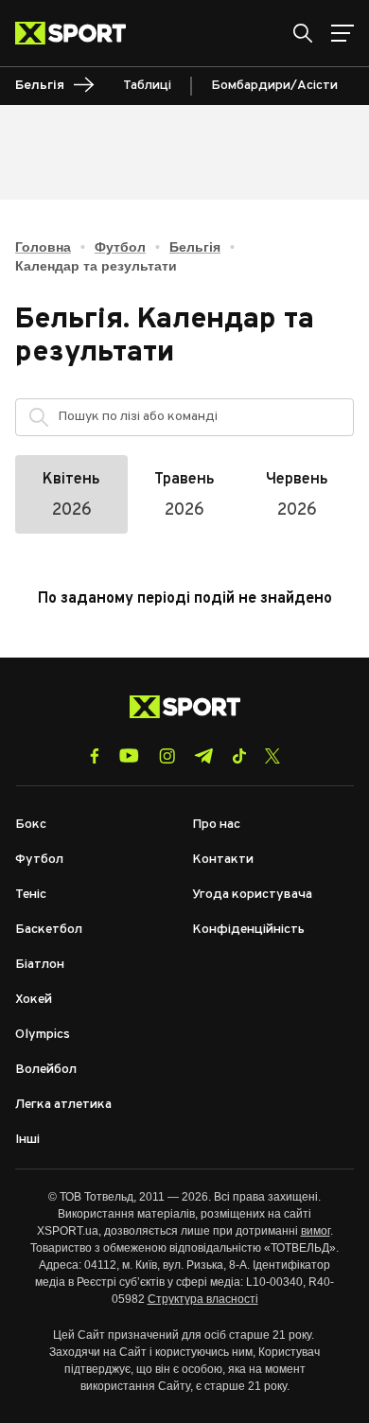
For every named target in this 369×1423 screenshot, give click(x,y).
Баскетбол (48, 930)
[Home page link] (78, 33)
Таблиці (147, 86)
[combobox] (201, 417)
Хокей (33, 1000)
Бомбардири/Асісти (274, 86)
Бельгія (194, 247)
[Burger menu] (342, 33)
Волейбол (46, 1070)
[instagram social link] (167, 756)
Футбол (120, 247)
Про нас (216, 825)
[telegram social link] (203, 756)
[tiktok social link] (239, 756)
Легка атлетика (63, 1105)
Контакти (223, 860)
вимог (315, 1231)
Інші (27, 1140)
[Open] (330, 422)
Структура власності (203, 1299)
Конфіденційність (248, 930)
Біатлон (39, 965)
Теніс (30, 895)
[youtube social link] (129, 755)
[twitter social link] (272, 756)
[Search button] (303, 33)
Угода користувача (252, 895)
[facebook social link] (94, 756)
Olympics (42, 1035)
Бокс (30, 825)
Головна (43, 247)
